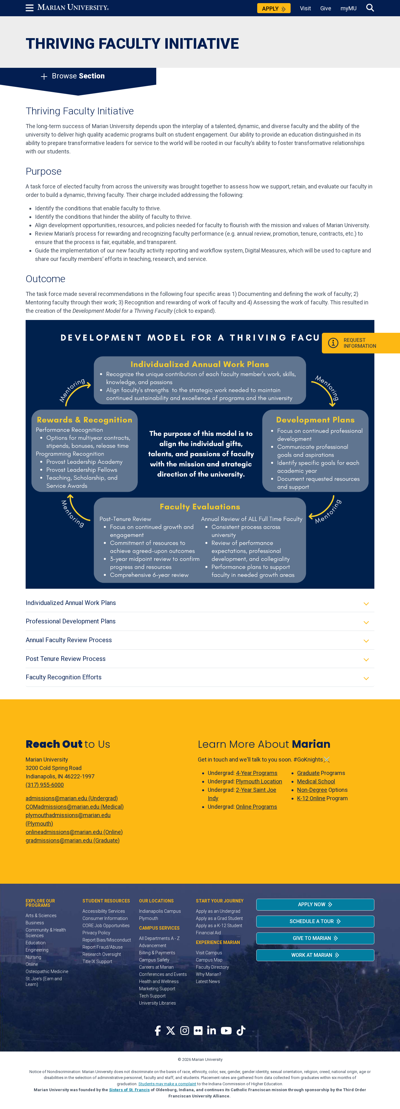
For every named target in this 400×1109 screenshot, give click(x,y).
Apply (270, 8)
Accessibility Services (103, 911)
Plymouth (148, 918)
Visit (305, 8)
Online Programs (256, 806)
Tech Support (152, 995)
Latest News (208, 981)
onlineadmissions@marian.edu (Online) (74, 832)
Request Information (360, 343)
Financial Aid (208, 932)
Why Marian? (208, 974)
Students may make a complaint (167, 1084)
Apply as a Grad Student (219, 918)
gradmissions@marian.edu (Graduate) (73, 840)
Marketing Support (157, 988)
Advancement (152, 945)
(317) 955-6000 (45, 785)
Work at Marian (311, 955)
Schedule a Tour (312, 921)
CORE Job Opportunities (106, 925)
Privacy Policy (96, 932)
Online (32, 964)
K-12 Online (311, 798)
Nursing (33, 957)
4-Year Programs (257, 773)
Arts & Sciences (41, 915)
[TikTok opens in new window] (241, 1031)
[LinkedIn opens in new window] (211, 1031)
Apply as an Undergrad (218, 911)
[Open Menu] (32, 8)
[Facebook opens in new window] (158, 1031)
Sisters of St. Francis (129, 1089)
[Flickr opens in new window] (198, 1031)
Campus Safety (154, 959)
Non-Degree (312, 790)
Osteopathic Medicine (47, 971)
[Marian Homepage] (73, 8)
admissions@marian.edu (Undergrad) (72, 798)
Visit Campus (209, 952)
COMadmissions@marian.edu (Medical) (75, 806)
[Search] (370, 7)
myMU (349, 8)
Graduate (308, 773)
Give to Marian (312, 938)
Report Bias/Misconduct (106, 939)
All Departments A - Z (159, 938)
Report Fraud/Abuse (102, 947)
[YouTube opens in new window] (226, 1031)
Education (36, 942)
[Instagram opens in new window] (184, 1031)
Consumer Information (105, 918)
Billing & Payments (157, 952)
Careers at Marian (156, 967)
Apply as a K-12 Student (219, 925)
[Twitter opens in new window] (171, 1031)
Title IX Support (97, 961)
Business (35, 922)
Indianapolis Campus (160, 911)
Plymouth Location (259, 781)
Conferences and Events (163, 974)
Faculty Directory (212, 967)
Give (325, 8)
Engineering (37, 949)
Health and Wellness (159, 981)
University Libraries (157, 1003)
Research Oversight (101, 954)
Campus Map (209, 959)
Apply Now (311, 904)
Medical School (316, 781)
